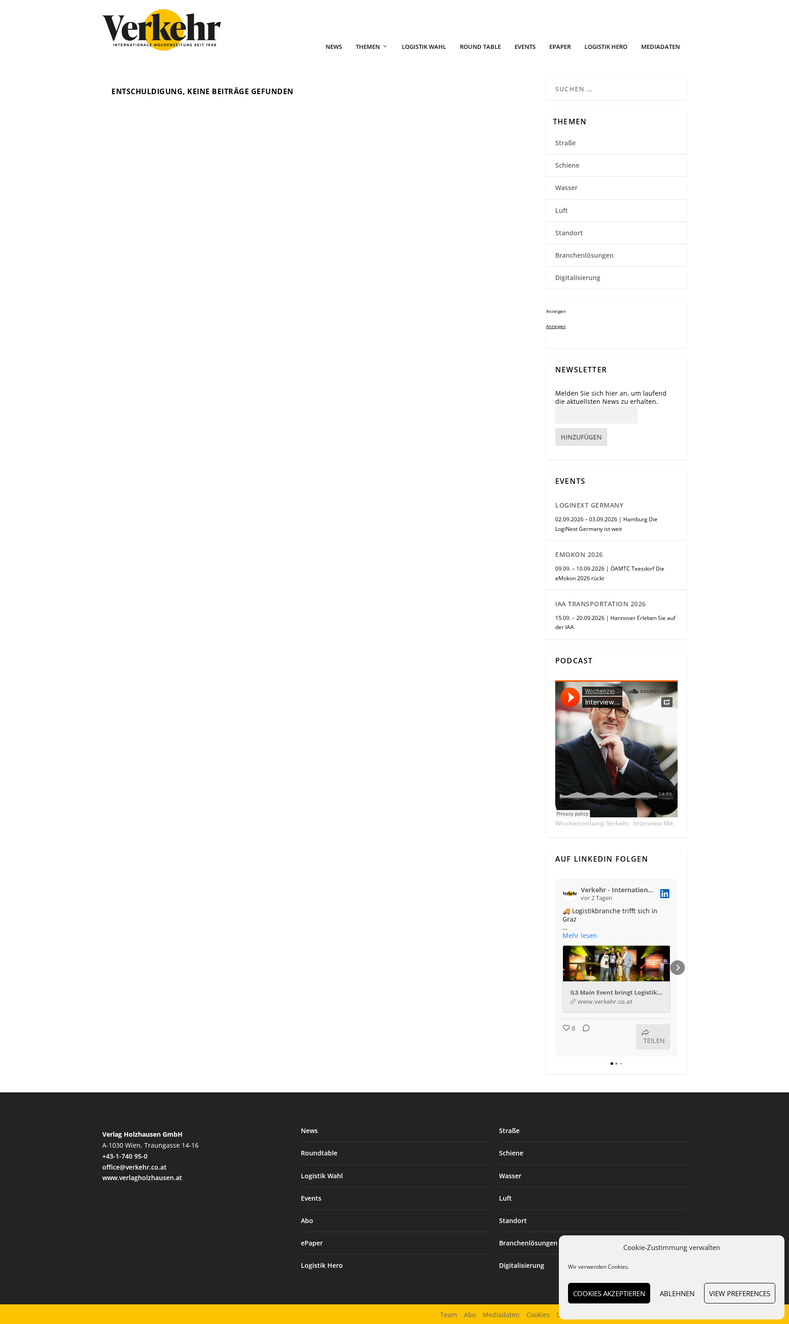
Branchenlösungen (584, 255)
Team (448, 1314)
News (334, 47)
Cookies (538, 1314)
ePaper (560, 47)
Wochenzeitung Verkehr (592, 823)
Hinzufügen (581, 437)
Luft (561, 210)
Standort (569, 232)
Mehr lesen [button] (580, 936)
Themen (368, 47)
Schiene (567, 165)
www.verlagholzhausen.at (142, 1177)
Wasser (566, 187)
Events (525, 47)
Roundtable (319, 1153)
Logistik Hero (605, 47)
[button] (555, 967)
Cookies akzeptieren (609, 1293)
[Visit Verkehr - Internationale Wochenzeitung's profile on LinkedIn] (570, 893)
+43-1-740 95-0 (124, 1156)
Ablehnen (677, 1293)
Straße (565, 142)
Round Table (480, 47)
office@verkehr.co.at (134, 1167)
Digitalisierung (577, 277)
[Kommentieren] (583, 1036)
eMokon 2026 (579, 554)
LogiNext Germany (589, 505)
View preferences (739, 1293)
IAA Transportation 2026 (600, 603)
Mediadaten (660, 47)
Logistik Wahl (424, 47)
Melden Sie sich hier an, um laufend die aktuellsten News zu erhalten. (611, 397)
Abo (307, 1220)
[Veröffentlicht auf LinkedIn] (664, 893)
